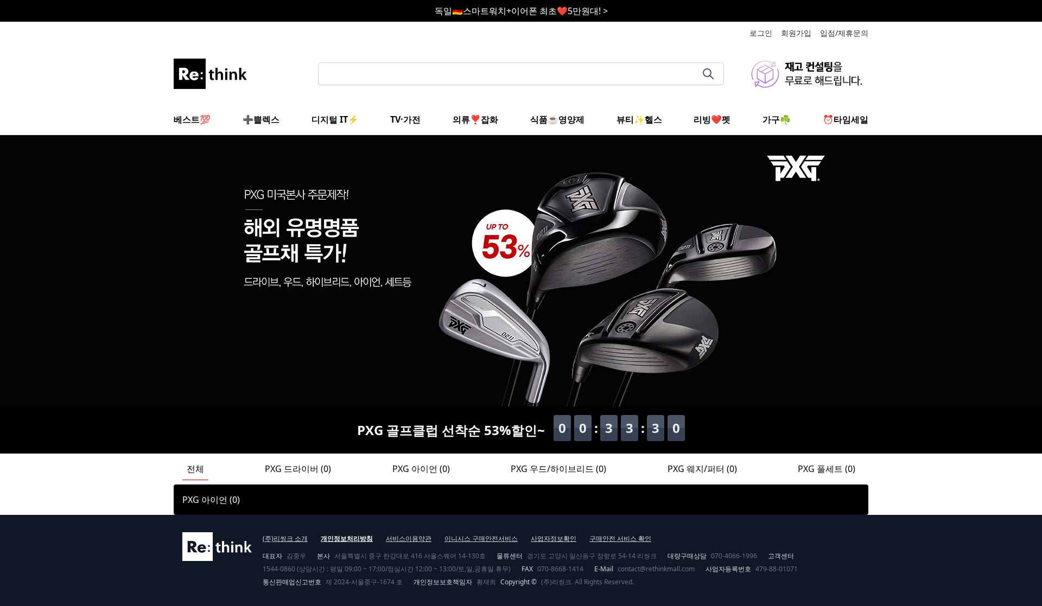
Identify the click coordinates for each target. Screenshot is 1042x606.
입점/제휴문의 (844, 33)
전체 (195, 469)
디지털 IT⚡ (335, 119)
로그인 (760, 33)
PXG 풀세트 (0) (826, 469)
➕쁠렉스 (261, 119)
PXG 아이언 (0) (421, 469)
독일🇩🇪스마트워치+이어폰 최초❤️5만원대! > (521, 11)
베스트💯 (192, 119)
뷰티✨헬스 (639, 119)
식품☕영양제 (557, 119)
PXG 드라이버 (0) (298, 469)
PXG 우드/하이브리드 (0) (558, 469)
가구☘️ (777, 119)
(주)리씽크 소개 (285, 538)
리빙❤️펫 (712, 119)
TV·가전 (405, 119)
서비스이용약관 (408, 538)
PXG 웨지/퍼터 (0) (702, 469)
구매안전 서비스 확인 (620, 538)
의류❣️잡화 (475, 119)
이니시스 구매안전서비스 (481, 538)
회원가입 (796, 33)
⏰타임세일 (845, 119)
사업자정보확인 (553, 538)
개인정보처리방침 (347, 538)
